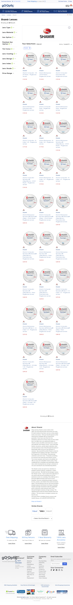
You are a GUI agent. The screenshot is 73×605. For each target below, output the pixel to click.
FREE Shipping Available (10, 585)
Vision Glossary (43, 578)
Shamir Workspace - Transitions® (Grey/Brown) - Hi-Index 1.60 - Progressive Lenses (46, 365)
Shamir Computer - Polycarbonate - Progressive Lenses (62, 74)
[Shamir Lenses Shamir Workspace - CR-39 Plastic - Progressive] (46, 59)
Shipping (29, 561)
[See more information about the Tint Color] (11, 49)
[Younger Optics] (42, 511)
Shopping (29, 569)
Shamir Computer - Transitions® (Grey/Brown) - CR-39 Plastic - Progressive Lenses (29, 181)
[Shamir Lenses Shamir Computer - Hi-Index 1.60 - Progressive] (30, 126)
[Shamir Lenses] (7, 559)
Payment (29, 571)
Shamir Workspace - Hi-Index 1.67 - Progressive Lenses (46, 179)
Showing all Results (47, 416)
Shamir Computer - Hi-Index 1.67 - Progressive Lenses (63, 179)
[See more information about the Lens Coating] (14, 54)
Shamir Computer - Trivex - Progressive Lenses (45, 108)
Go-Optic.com (24, 597)
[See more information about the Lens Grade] (13, 68)
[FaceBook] (51, 570)
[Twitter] (54, 570)
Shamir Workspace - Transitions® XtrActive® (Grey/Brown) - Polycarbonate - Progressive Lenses (63, 218)
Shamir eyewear (49, 496)
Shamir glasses (35, 498)
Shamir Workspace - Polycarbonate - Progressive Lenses (29, 108)
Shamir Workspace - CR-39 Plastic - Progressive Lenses (45, 74)
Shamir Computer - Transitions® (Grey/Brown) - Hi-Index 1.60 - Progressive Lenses (30, 365)
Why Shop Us (30, 574)
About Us (41, 567)
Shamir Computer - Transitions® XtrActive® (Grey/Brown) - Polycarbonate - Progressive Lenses (30, 256)
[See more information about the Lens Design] (13, 59)
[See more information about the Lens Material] (14, 32)
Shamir (14, 15)
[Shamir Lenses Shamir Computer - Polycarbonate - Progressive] (63, 59)
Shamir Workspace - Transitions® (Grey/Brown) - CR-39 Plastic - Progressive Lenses (62, 144)
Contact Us (42, 569)
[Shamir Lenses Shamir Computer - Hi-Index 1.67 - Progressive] (63, 164)
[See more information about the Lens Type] (11, 27)
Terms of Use (42, 573)
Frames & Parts (31, 567)
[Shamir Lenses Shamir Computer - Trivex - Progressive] (46, 93)
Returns (29, 562)
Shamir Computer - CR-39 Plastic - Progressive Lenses (30, 74)
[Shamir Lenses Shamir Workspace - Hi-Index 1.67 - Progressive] (46, 164)
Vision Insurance (41, 565)
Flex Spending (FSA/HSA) (42, 561)
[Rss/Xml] (62, 570)
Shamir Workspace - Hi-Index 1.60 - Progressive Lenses (46, 142)
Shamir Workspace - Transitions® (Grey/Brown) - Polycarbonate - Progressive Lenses (62, 256)
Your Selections (29, 44)
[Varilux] (35, 511)
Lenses (9, 15)
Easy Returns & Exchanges (28, 585)
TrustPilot (40, 592)
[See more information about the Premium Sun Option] (9, 44)
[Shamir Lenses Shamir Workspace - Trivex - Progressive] (63, 93)
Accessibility (42, 576)
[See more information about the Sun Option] (12, 37)
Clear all (38, 44)
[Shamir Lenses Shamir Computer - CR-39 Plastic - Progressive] (30, 59)
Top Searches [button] (37, 600)
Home (3, 15)
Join (64, 563)
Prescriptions (30, 564)
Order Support (30, 573)
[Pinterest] (56, 570)
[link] (21, 592)
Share (70, 14)
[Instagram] (59, 570)
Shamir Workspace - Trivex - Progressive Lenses (62, 108)
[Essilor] (49, 511)
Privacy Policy (42, 571)
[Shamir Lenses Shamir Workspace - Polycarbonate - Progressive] (30, 93)
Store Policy (42, 574)
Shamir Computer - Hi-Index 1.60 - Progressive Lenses (30, 142)
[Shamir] (69, 28)
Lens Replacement (30, 577)
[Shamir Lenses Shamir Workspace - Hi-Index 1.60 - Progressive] (46, 126)
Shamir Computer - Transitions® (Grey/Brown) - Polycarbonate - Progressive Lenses (45, 293)
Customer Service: (6, 1)
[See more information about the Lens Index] (12, 63)
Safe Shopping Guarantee (62, 585)
